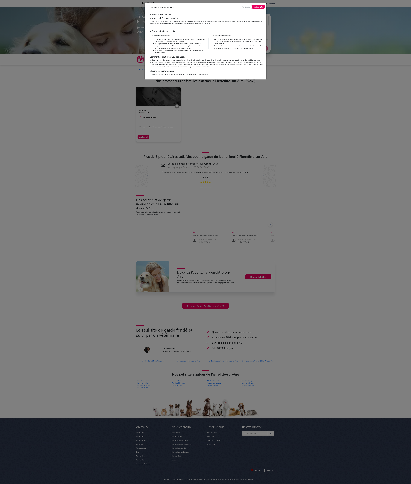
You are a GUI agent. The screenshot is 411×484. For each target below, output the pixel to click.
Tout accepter (258, 7)
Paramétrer (246, 7)
